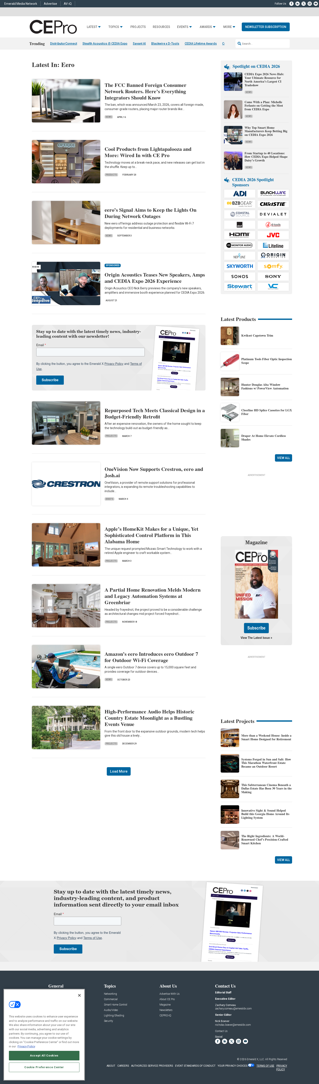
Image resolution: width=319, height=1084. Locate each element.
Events (182, 27)
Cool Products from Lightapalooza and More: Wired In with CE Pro (148, 152)
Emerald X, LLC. (256, 1059)
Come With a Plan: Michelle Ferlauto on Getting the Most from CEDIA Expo (264, 106)
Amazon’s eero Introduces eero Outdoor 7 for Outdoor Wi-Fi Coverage (151, 657)
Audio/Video (111, 1010)
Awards (206, 27)
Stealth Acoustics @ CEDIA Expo (104, 43)
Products (111, 175)
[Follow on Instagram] (309, 4)
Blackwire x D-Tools (165, 43)
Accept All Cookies (44, 1055)
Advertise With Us (170, 994)
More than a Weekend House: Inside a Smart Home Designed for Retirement (266, 737)
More (227, 27)
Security (108, 1021)
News (109, 117)
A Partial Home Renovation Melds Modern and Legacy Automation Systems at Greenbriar (153, 596)
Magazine (165, 1004)
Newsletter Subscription (265, 27)
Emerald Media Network (20, 3)
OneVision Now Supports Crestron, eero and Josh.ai (154, 472)
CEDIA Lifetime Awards (201, 43)
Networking (110, 994)
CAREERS (123, 1065)
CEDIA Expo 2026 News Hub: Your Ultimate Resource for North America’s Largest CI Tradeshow (264, 79)
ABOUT (111, 1065)
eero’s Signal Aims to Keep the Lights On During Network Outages (150, 213)
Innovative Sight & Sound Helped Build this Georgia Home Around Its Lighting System (265, 814)
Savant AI (139, 43)
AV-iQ (68, 3)
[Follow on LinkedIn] (297, 4)
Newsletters (166, 1010)
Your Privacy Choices (232, 1065)
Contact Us (221, 1031)
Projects (138, 27)
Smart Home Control (115, 1004)
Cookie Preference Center (44, 1067)
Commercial (111, 999)
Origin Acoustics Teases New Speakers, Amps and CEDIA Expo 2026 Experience (155, 278)
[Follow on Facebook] (291, 4)
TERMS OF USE (265, 1065)
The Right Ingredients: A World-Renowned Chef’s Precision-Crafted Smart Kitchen (264, 840)
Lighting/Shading (114, 1015)
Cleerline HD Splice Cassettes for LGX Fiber (266, 412)
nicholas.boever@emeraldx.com (233, 1024)
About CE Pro (167, 999)
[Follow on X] (303, 4)
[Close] (79, 995)
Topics (114, 27)
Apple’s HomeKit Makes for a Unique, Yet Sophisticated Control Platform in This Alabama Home (151, 535)
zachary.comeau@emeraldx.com (233, 1008)
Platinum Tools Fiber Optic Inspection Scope (266, 361)
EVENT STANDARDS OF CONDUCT (195, 1065)
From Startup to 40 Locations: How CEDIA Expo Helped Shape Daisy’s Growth (266, 157)
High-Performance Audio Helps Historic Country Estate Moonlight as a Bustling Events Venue (149, 718)
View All (283, 458)
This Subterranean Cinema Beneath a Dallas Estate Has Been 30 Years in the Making (266, 788)
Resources (161, 27)
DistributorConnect (63, 43)
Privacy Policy (26, 1046)
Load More (118, 771)
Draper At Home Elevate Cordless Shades (263, 437)
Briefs (109, 499)
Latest (92, 27)
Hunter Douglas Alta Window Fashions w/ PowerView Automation (265, 386)
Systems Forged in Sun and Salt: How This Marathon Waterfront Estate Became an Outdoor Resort (266, 763)
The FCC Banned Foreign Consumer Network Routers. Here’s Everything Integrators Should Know (145, 91)
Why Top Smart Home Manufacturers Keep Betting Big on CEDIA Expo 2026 (266, 131)
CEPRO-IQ (165, 1015)
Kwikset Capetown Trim (257, 335)
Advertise (50, 3)
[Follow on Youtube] (316, 4)
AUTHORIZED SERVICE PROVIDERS (152, 1065)
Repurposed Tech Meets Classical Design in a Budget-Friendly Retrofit (155, 413)
